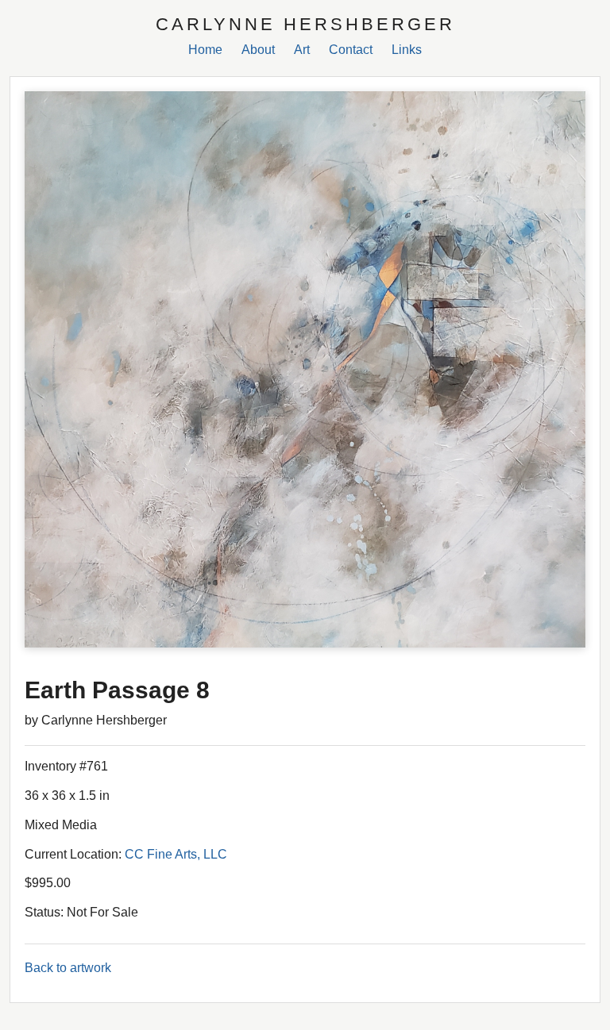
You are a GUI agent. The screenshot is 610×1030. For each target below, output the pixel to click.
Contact (351, 49)
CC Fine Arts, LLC (176, 854)
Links (407, 49)
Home (205, 49)
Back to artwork (68, 967)
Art (302, 49)
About (258, 49)
